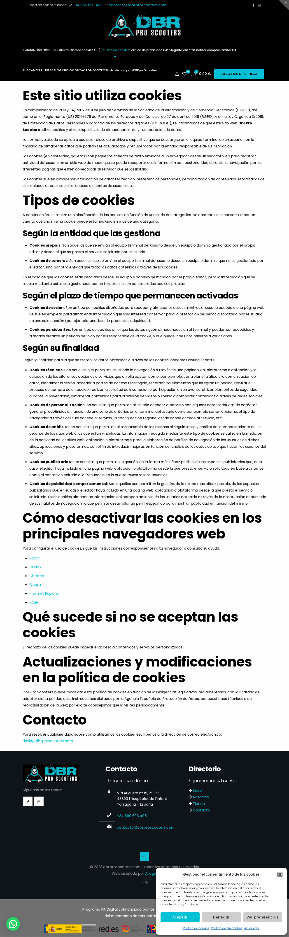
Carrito (224, 50)
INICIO (67, 70)
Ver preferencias (263, 917)
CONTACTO (81, 70)
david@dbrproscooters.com (48, 741)
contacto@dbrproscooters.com (137, 5)
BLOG (58, 70)
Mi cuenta (186, 50)
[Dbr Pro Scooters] (144, 25)
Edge (33, 602)
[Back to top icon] (144, 856)
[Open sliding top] (284, 5)
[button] (280, 874)
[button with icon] (28, 801)
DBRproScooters (145, 70)
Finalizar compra (206, 50)
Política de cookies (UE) (82, 50)
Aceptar (180, 917)
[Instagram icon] (259, 5)
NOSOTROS (98, 70)
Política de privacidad (226, 928)
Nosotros (200, 797)
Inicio (197, 790)
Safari (34, 558)
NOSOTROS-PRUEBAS (49, 50)
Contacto (201, 810)
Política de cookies (196, 928)
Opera (35, 584)
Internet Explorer (44, 593)
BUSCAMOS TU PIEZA (38, 70)
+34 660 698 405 (88, 5)
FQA (233, 50)
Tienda (28, 50)
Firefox (35, 567)
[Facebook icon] (253, 5)
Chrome (36, 575)
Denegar (221, 917)
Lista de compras (120, 70)
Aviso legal (251, 928)
